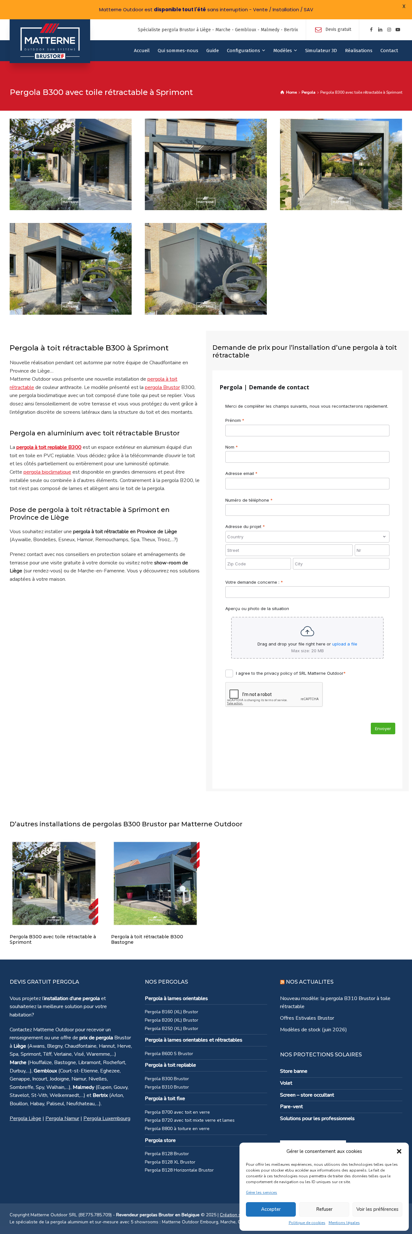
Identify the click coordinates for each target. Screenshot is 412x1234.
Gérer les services (261, 1192)
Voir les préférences (377, 1209)
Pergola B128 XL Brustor (170, 1162)
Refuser (324, 1209)
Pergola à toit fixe (165, 1098)
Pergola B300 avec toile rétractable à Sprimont (53, 939)
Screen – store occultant (307, 1095)
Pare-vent (291, 1106)
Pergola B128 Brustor (167, 1154)
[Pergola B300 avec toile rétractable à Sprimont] (54, 882)
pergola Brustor (162, 387)
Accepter (271, 1209)
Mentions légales (344, 1222)
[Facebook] (371, 29)
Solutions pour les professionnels (317, 1118)
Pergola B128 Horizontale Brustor (179, 1170)
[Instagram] (389, 29)
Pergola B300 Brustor (167, 1079)
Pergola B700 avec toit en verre (177, 1112)
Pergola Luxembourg (106, 1118)
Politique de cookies (307, 1222)
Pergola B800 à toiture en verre (177, 1129)
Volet (286, 1083)
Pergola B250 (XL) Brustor (171, 1028)
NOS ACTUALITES (309, 982)
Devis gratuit (338, 29)
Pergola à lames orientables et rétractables (193, 1040)
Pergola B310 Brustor (167, 1087)
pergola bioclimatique (47, 472)
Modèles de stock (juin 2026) (313, 1029)
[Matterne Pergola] (50, 41)
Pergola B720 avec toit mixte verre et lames (190, 1120)
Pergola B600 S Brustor (169, 1054)
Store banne (293, 1071)
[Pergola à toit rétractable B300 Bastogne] (155, 882)
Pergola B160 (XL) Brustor (171, 1012)
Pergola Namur (62, 1118)
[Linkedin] (380, 29)
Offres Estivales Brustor (307, 1018)
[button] (399, 1151)
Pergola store (160, 1140)
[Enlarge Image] (71, 164)
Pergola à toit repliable (170, 1065)
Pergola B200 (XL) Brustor (171, 1020)
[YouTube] (398, 29)
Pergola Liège (25, 1118)
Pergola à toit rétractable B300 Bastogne (147, 939)
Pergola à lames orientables (176, 998)
